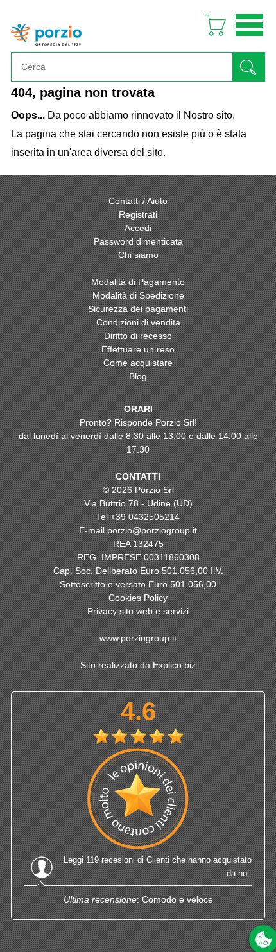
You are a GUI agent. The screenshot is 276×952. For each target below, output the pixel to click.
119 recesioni (110, 860)
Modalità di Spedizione (138, 295)
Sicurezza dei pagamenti (138, 309)
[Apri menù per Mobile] (249, 37)
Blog (138, 376)
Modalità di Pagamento (138, 282)
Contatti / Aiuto (138, 201)
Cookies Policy (138, 598)
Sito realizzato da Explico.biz (138, 665)
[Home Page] (46, 48)
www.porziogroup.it (138, 638)
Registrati (138, 214)
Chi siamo (138, 255)
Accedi (138, 228)
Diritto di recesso (138, 336)
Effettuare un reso (138, 349)
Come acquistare (138, 363)
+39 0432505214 (145, 517)
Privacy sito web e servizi (138, 611)
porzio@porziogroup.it (152, 530)
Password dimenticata (138, 241)
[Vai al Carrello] (210, 37)
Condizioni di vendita (138, 322)
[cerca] (248, 66)
